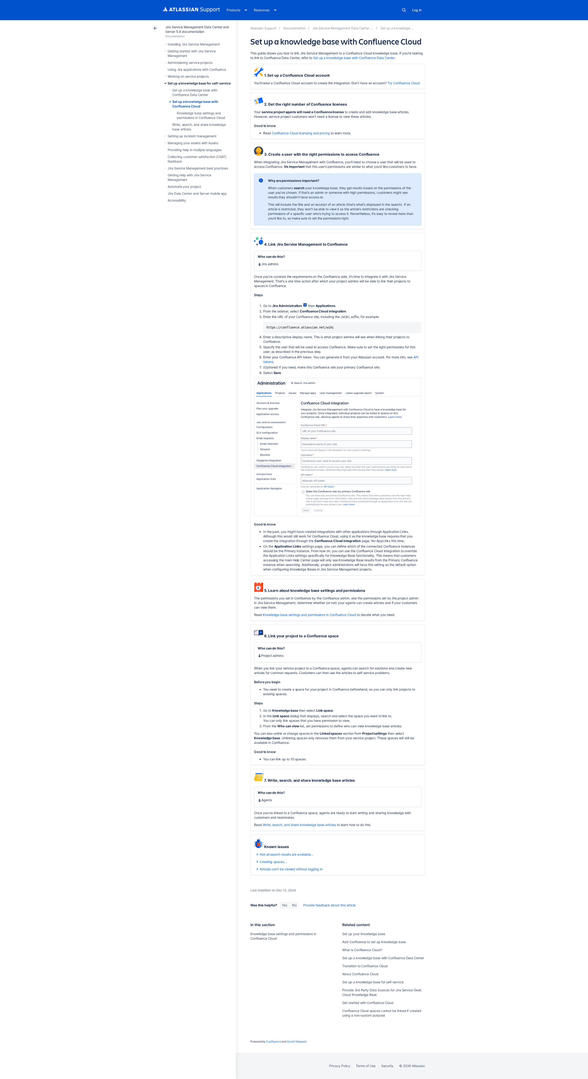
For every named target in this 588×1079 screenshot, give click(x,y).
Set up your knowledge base (363, 934)
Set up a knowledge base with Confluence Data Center (354, 58)
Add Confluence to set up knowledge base (374, 942)
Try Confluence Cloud (403, 83)
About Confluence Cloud (360, 974)
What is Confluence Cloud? (362, 950)
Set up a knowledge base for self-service (199, 83)
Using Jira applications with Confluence (197, 69)
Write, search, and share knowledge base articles (299, 825)
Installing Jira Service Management (194, 44)
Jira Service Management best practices (198, 168)
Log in (416, 10)
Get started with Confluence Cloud (367, 1003)
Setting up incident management (192, 136)
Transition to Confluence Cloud (365, 966)
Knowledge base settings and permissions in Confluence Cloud (309, 615)
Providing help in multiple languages (194, 150)
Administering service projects (190, 63)
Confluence (273, 1041)
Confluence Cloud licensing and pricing (301, 133)
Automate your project (184, 186)
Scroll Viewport (296, 1041)
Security (387, 1066)
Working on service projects (188, 76)
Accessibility (177, 200)
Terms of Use (365, 1066)
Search (404, 10)
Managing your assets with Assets (193, 143)
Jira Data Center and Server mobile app (197, 193)
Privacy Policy (339, 1066)
